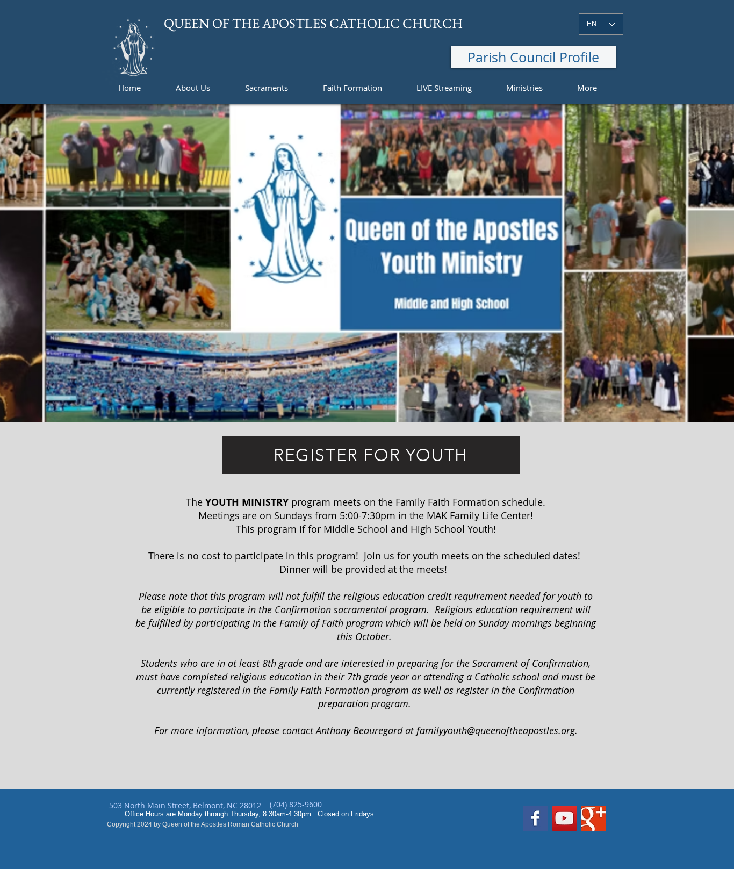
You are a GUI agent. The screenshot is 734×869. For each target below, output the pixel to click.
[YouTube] (564, 818)
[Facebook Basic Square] (535, 818)
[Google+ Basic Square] (593, 818)
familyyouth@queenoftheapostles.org (495, 730)
